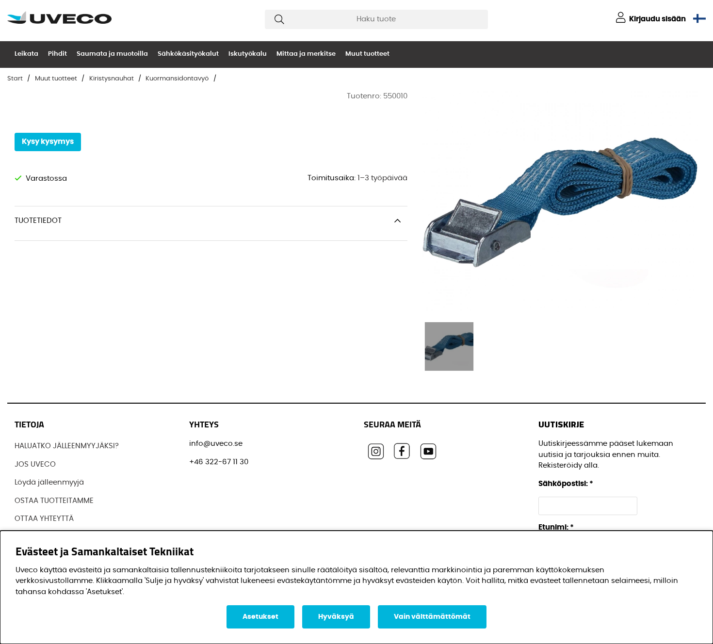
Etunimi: (556, 527)
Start (15, 79)
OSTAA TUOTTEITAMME (54, 500)
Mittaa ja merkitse (306, 54)
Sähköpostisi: (565, 483)
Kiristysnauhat (111, 79)
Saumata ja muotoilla (112, 54)
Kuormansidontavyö (177, 79)
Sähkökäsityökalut (188, 54)
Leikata (26, 54)
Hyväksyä (336, 616)
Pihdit (57, 54)
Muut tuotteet (367, 54)
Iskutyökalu (247, 54)
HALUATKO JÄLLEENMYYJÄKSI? (67, 446)
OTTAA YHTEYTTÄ (44, 518)
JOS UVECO (35, 464)
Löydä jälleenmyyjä (49, 482)
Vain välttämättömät (432, 616)
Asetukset (260, 616)
